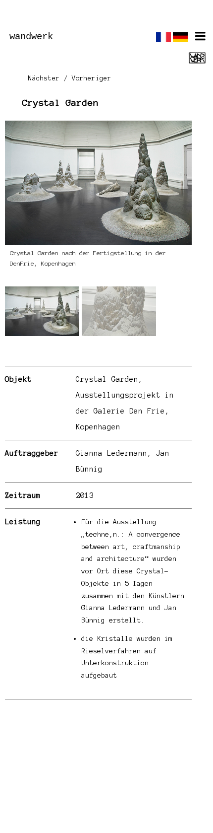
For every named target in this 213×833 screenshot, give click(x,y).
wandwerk (31, 36)
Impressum (74, 796)
